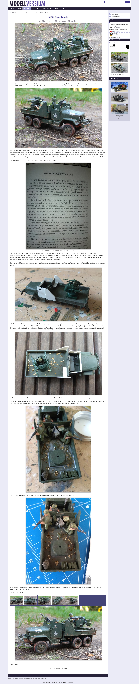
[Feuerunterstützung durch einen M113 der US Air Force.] (71, 600)
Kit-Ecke (35, 8)
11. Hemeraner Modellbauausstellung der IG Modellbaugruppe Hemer (118, 25)
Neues (19, 8)
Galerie (26, 8)
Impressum (67, 682)
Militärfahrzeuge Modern (32, 12)
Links (72, 682)
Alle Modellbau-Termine (114, 37)
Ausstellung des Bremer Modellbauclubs (118, 29)
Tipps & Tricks (46, 8)
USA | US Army (119, 118)
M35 (120, 116)
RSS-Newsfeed (115, 14)
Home (12, 8)
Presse (56, 8)
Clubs (63, 8)
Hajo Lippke (122, 74)
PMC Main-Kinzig (113, 33)
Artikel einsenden (116, 16)
